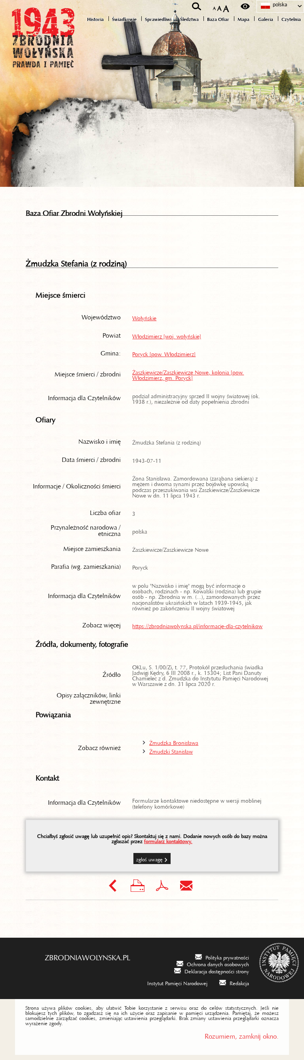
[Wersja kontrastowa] (245, 6)
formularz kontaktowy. (168, 840)
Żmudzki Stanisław (171, 750)
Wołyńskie (144, 317)
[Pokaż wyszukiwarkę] (196, 6)
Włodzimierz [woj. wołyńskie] (166, 335)
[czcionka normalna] (214, 7)
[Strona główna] (43, 56)
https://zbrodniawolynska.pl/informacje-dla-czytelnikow (197, 625)
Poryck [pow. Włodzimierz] (164, 353)
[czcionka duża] (226, 6)
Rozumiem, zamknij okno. (241, 1034)
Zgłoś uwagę (149, 858)
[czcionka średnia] (219, 6)
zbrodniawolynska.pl (87, 955)
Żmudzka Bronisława (173, 741)
